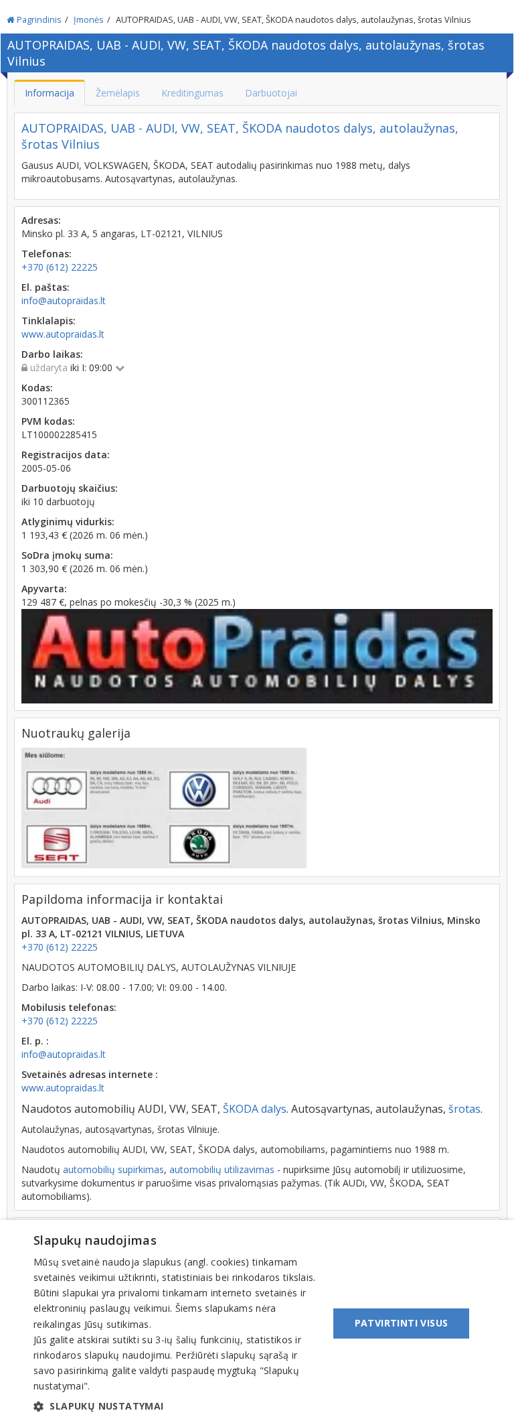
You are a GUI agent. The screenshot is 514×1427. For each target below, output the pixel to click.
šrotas (464, 1108)
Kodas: (37, 387)
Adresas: (41, 220)
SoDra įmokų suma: (67, 555)
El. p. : (35, 1040)
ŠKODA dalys (254, 1108)
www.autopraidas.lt (62, 1087)
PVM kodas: (48, 421)
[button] (176, 1406)
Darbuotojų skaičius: (69, 488)
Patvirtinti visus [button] (401, 1322)
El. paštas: (45, 287)
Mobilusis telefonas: (68, 1007)
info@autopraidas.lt (63, 1054)
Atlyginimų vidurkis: (67, 521)
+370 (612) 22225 (59, 947)
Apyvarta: (44, 588)
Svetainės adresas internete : (89, 1074)
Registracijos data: (65, 454)
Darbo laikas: (52, 354)
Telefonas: (46, 253)
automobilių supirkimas (113, 1169)
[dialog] (257, 1323)
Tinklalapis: (48, 320)
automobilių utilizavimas (221, 1169)
